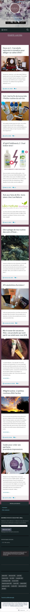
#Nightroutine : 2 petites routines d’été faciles (13, 392)
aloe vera (12, 575)
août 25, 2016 (8, 437)
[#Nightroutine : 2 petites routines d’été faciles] (15, 405)
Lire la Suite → (6, 378)
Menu (5, 30)
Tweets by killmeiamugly (7, 597)
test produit (22, 586)
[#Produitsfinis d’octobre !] (15, 299)
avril (19, 575)
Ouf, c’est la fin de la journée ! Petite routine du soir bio (15, 97)
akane (4, 575)
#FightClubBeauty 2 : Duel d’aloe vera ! (14, 144)
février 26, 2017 (8, 277)
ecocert (15, 580)
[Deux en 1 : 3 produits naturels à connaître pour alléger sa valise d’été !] (15, 63)
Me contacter (5, 510)
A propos (4, 507)
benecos (5, 578)
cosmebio (19, 578)
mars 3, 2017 (7, 222)
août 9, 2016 (7, 497)
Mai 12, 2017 (7, 187)
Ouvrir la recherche (27, 30)
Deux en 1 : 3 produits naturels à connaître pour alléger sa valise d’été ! (14, 50)
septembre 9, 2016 (9, 383)
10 (15, 187)
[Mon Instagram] (11, 21)
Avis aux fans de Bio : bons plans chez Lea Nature (14, 196)
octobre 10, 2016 (9, 323)
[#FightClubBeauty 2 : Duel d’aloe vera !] (15, 159)
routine (14, 586)
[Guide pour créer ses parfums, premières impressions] (15, 463)
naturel (23, 583)
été (4, 588)
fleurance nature (6, 583)
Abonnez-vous (6, 529)
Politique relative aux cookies (16, 605)
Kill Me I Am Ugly (15, 17)
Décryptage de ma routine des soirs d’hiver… (14, 231)
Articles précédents (15, 503)
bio (12, 578)
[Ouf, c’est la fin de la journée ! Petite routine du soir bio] (15, 111)
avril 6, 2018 (7, 136)
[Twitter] (15, 21)
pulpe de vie (5, 586)
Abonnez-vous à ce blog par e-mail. (12, 517)
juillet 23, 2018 (8, 88)
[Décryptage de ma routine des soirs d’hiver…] (15, 247)
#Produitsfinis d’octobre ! (13, 285)
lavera (16, 583)
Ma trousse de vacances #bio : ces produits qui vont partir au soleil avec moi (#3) (15, 332)
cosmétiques (6, 580)
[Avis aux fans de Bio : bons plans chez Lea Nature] (15, 205)
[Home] (18, 21)
